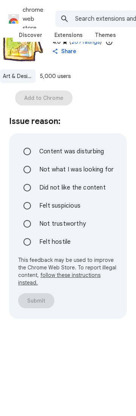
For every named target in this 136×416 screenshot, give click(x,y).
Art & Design (18, 76)
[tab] (30, 35)
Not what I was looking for (76, 169)
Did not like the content (72, 187)
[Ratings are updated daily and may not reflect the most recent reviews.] (109, 41)
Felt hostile (55, 242)
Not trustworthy (62, 224)
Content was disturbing (71, 151)
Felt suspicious (59, 206)
